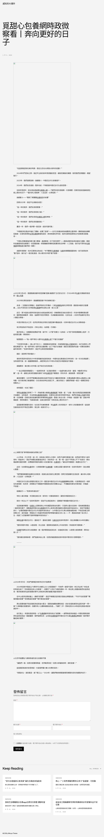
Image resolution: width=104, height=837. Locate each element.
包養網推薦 (53, 393)
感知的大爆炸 (9, 3)
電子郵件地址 (57, 724)
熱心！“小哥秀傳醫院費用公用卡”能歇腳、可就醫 (76, 781)
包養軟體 (49, 467)
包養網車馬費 (41, 395)
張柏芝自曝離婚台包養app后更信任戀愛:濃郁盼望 (25, 802)
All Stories (94, 768)
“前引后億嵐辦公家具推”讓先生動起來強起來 (23, 781)
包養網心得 (47, 339)
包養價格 (23, 393)
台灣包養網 (34, 234)
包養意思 (49, 373)
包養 (62, 251)
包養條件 (40, 197)
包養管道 (54, 616)
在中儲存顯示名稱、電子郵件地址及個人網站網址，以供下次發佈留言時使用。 (43, 743)
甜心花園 (20, 296)
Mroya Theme (12, 833)
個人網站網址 (17, 734)
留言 (15, 700)
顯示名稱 (16, 724)
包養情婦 (55, 251)
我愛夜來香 (8, 778)
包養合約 (55, 520)
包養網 (37, 308)
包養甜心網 (43, 190)
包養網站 (59, 305)
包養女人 (33, 506)
